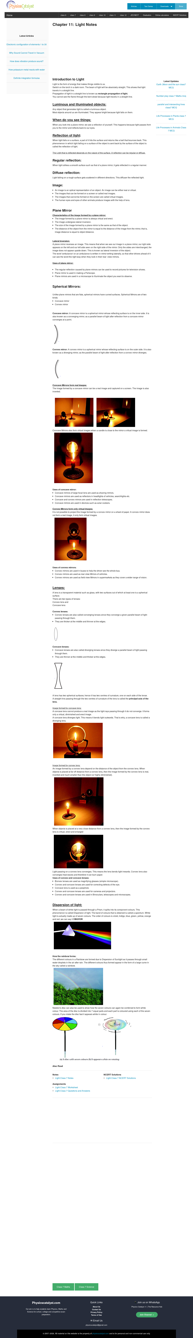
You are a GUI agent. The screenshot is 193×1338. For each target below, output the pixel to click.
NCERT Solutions (179, 15)
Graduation (147, 15)
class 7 (73, 15)
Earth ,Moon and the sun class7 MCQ (171, 86)
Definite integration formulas (27, 78)
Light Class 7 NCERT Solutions (121, 1077)
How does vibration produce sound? (26, 61)
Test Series (148, 6)
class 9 (92, 15)
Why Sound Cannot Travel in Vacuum (26, 52)
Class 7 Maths (63, 1286)
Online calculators (162, 15)
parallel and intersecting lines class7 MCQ (171, 106)
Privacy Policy (96, 1312)
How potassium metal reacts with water (27, 69)
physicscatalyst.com (100, 1333)
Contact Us (96, 1309)
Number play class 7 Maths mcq (171, 95)
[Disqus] (102, 1178)
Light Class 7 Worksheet (66, 1087)
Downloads (164, 6)
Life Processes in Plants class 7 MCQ (171, 117)
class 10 (102, 15)
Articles (134, 6)
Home (9, 15)
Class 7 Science (86, 1286)
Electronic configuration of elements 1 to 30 (27, 44)
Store (181, 6)
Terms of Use (96, 1315)
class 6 (63, 15)
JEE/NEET (135, 15)
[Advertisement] (119, 55)
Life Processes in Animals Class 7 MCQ (171, 129)
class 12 (123, 15)
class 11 (112, 15)
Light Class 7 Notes (64, 1077)
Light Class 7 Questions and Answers (72, 1090)
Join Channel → (147, 1314)
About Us (96, 1306)
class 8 (82, 15)
